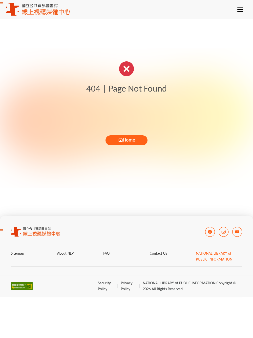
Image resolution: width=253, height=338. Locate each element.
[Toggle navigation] (240, 9)
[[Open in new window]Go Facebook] (210, 232)
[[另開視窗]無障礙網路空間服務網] (22, 286)
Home (129, 140)
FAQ (106, 254)
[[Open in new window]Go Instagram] (224, 232)
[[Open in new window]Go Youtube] (237, 232)
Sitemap (17, 254)
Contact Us (158, 254)
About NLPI (66, 254)
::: (1, 3)
